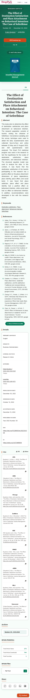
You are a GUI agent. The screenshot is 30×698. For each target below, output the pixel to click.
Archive (5, 624)
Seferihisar (5, 211)
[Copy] (25, 471)
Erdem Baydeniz (10, 32)
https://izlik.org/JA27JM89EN (12, 443)
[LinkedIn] (20, 686)
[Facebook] (4, 686)
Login (25, 2)
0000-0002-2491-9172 (9, 381)
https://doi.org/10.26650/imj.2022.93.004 (14, 468)
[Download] (25, 671)
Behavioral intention (16, 209)
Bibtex (26, 451)
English (19, 2)
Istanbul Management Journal (15, 76)
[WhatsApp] (10, 686)
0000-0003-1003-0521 (9, 371)
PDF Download (14, 40)
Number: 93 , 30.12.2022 (12, 632)
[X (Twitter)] (15, 686)
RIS (19, 451)
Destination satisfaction (9, 207)
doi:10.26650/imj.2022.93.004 (11, 487)
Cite (14, 44)
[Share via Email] (25, 686)
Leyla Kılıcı (21, 32)
